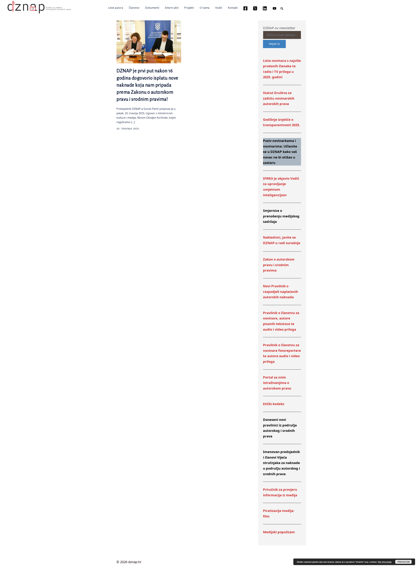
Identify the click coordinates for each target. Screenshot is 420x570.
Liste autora (115, 8)
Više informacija (384, 562)
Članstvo (134, 8)
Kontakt (233, 8)
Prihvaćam (404, 561)
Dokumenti (152, 8)
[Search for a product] (282, 8)
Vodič (218, 8)
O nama (205, 8)
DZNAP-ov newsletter (279, 28)
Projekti (189, 8)
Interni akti (171, 8)
